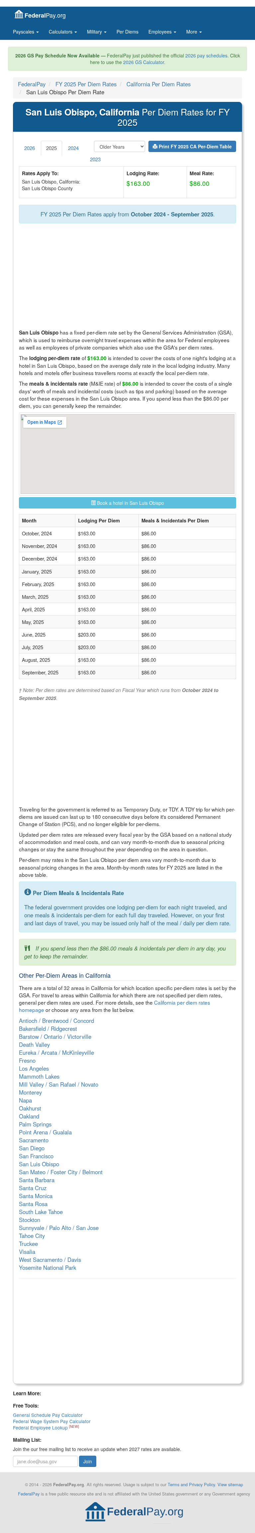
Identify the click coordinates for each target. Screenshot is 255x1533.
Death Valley (34, 1044)
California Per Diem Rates (159, 84)
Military (95, 31)
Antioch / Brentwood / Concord (56, 1021)
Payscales (24, 31)
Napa (25, 1100)
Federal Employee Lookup (41, 1427)
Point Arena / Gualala (45, 1132)
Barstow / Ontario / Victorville (55, 1036)
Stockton (29, 1220)
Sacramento (33, 1140)
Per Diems (127, 31)
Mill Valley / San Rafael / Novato (58, 1084)
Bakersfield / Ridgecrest (48, 1029)
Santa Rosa (33, 1204)
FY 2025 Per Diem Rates (86, 84)
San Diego (31, 1148)
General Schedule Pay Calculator (48, 1415)
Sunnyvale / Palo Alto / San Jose (59, 1228)
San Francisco (36, 1156)
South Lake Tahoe (41, 1212)
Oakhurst (30, 1108)
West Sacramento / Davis (50, 1260)
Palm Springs (35, 1124)
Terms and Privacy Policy (191, 1484)
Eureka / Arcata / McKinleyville (56, 1052)
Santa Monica (35, 1196)
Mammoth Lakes (39, 1076)
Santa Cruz (32, 1188)
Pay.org (45, 15)
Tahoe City (32, 1236)
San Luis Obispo (39, 1164)
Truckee (28, 1244)
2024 (73, 147)
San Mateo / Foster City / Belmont (61, 1172)
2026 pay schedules (206, 55)
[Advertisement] (127, 276)
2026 (29, 147)
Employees (160, 31)
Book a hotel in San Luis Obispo (130, 502)
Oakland (29, 1116)
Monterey (30, 1092)
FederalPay (31, 84)
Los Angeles (34, 1068)
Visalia (27, 1252)
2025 (51, 147)
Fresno (27, 1060)
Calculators (61, 31)
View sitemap (230, 1484)
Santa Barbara (36, 1180)
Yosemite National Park (47, 1267)
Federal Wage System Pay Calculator (52, 1421)
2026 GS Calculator (143, 62)
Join (87, 1461)
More (192, 31)
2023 (95, 159)
